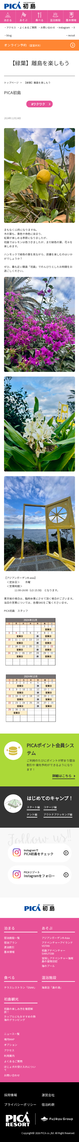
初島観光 (11, 999)
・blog (8, 35)
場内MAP (9, 1039)
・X (73, 27)
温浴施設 (49, 977)
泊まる (9, 928)
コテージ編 (50, 807)
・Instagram (63, 27)
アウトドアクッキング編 (58, 814)
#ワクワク (38, 104)
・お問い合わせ (46, 27)
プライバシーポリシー (20, 1104)
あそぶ (47, 928)
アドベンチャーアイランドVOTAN (57, 944)
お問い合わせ (12, 1075)
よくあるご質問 (13, 1061)
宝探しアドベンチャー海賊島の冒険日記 (57, 959)
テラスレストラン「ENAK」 (20, 987)
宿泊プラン (10, 942)
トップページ (11, 82)
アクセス (9, 1050)
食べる (9, 977)
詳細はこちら (62, 775)
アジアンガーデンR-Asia (56, 938)
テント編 (32, 814)
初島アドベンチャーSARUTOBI (53, 951)
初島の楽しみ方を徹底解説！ (18, 1010)
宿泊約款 (48, 1104)
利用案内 (9, 1056)
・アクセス (10, 27)
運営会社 (48, 1095)
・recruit (70, 35)
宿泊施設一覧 (12, 938)
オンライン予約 (23, 45)
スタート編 (33, 807)
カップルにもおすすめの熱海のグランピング (20, 1018)
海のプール (48, 966)
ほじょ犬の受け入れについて (20, 1068)
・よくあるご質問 (27, 27)
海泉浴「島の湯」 (52, 987)
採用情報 (10, 1095)
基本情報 (9, 952)
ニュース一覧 (12, 1034)
